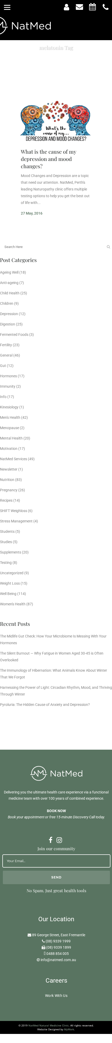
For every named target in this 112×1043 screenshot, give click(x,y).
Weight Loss (10, 583)
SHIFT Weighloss (13, 511)
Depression (9, 314)
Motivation (8, 448)
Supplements (10, 552)
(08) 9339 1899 (58, 947)
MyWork (69, 1029)
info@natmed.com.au (58, 960)
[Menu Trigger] (7, 7)
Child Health (10, 293)
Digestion (7, 324)
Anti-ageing (9, 283)
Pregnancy (8, 490)
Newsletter (8, 469)
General (6, 355)
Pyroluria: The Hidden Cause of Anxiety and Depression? (45, 705)
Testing (6, 562)
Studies (6, 542)
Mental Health (11, 438)
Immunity (7, 386)
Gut (3, 366)
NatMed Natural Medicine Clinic (48, 1025)
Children (6, 303)
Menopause (9, 428)
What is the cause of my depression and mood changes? (48, 158)
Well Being (8, 594)
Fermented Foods (14, 334)
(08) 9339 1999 (58, 941)
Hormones (8, 376)
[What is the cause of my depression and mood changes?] (56, 122)
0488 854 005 (57, 954)
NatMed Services (13, 459)
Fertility (6, 345)
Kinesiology (9, 407)
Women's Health (13, 604)
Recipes (6, 500)
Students (7, 531)
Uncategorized (11, 573)
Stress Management (16, 521)
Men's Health (10, 417)
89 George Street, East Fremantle (58, 935)
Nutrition (7, 480)
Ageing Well (9, 272)
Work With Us (56, 996)
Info (3, 397)
